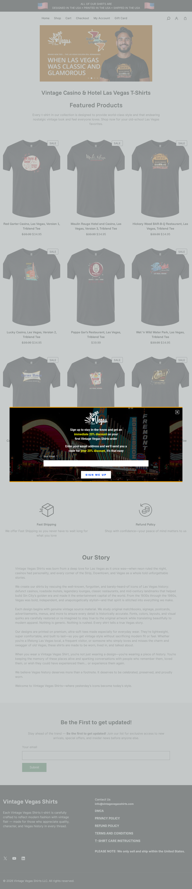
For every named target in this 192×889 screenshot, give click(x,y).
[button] (177, 412)
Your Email (50, 456)
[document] (96, 444)
